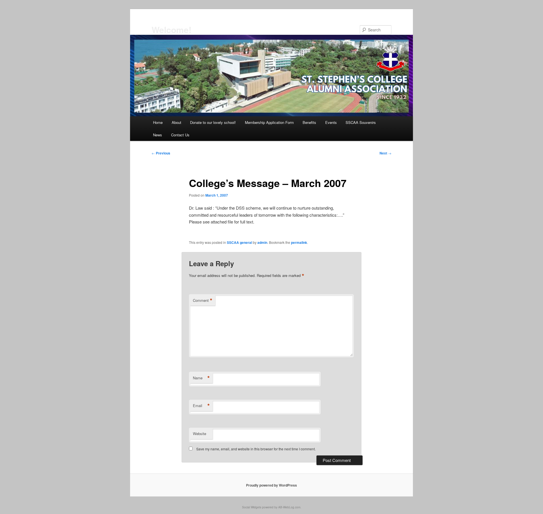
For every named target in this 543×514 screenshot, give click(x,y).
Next (385, 153)
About (176, 122)
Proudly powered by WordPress (271, 485)
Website (199, 433)
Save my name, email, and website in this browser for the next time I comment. (256, 448)
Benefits (309, 122)
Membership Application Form (269, 122)
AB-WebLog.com (289, 507)
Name (201, 377)
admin (262, 242)
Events (331, 122)
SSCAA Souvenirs (361, 122)
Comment (202, 300)
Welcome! (171, 29)
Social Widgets (251, 507)
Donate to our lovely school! (213, 122)
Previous (161, 153)
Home (158, 122)
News (157, 134)
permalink (299, 242)
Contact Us (180, 134)
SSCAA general (239, 242)
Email (201, 405)
